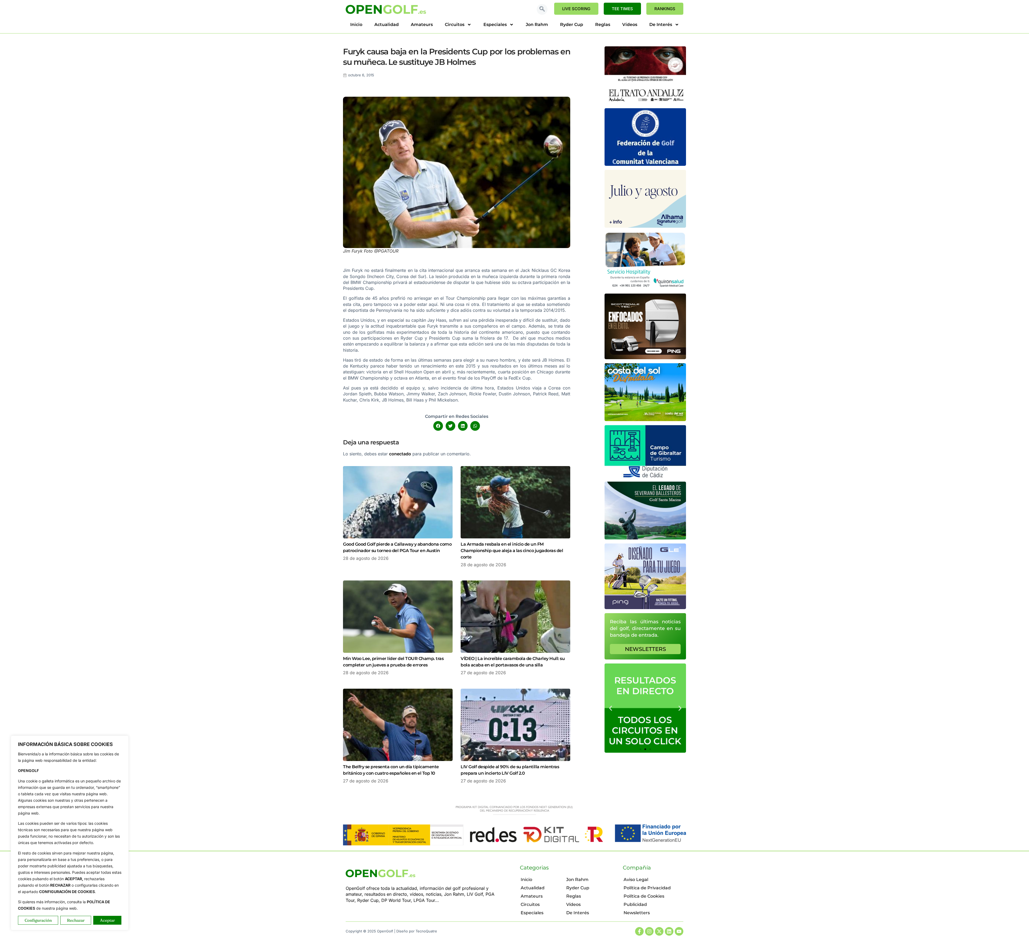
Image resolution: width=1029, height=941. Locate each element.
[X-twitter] (659, 931)
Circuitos (454, 24)
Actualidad (386, 24)
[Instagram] (649, 931)
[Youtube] (679, 931)
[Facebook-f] (639, 931)
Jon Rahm (537, 24)
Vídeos (629, 24)
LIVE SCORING (576, 8)
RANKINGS (664, 8)
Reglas (602, 24)
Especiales (495, 24)
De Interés (660, 24)
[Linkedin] (669, 931)
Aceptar (107, 920)
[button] (542, 9)
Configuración (38, 920)
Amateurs (422, 24)
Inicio (356, 24)
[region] (70, 833)
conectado (400, 453)
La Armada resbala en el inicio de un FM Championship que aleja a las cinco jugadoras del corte (512, 551)
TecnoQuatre (426, 931)
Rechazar (76, 920)
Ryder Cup (571, 24)
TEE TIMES (622, 8)
